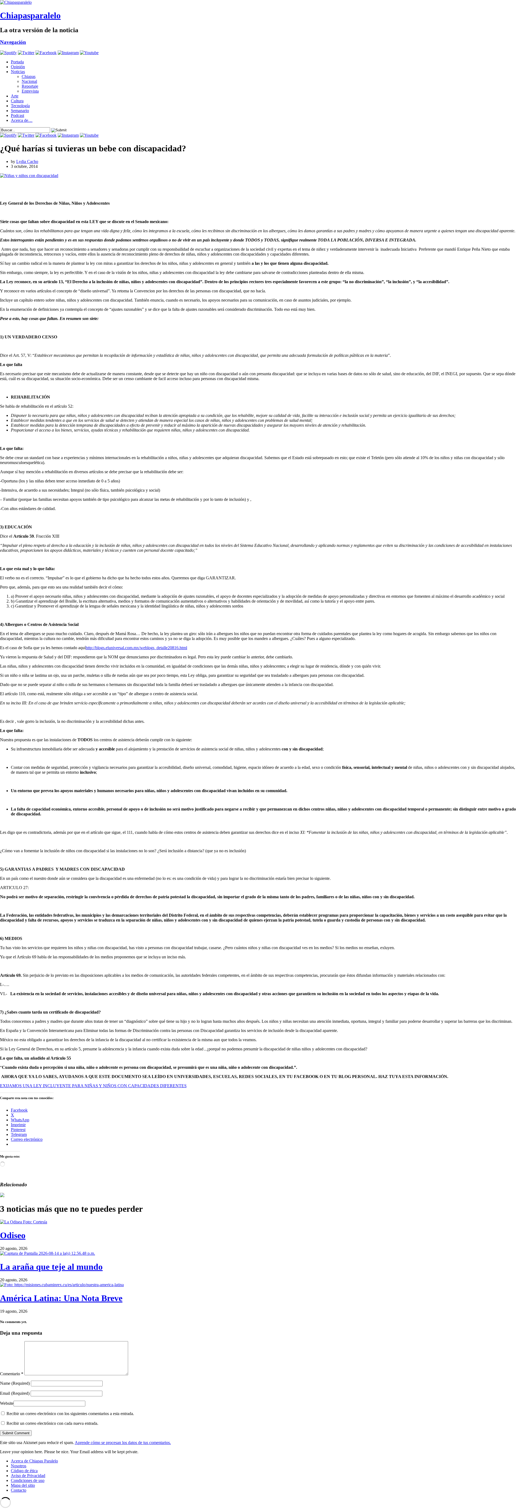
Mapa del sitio (23, 1485)
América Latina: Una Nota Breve (61, 1298)
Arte (14, 96)
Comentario (11, 1373)
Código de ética (24, 1470)
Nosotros (18, 1466)
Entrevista (30, 91)
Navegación (13, 42)
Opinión (18, 66)
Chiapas (28, 76)
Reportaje (30, 86)
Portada (17, 62)
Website (7, 1403)
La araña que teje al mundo (51, 1267)
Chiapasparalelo (30, 15)
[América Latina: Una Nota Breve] (62, 1284)
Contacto (18, 1490)
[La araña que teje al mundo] (47, 1253)
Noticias (18, 71)
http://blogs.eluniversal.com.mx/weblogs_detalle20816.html (136, 647)
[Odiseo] (23, 1222)
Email (15, 1393)
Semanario (20, 110)
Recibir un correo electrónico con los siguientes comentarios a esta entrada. (70, 1413)
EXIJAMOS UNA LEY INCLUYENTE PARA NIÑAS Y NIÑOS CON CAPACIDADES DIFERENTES (93, 1085)
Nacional (29, 81)
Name (15, 1383)
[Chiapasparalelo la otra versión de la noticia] (260, 2)
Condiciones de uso (27, 1480)
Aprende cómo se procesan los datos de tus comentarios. (123, 1442)
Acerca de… (21, 120)
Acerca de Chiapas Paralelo (34, 1461)
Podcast (17, 115)
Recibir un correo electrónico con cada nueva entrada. (52, 1423)
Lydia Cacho (27, 161)
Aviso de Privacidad (28, 1475)
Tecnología (20, 105)
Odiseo (12, 1235)
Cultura (17, 101)
